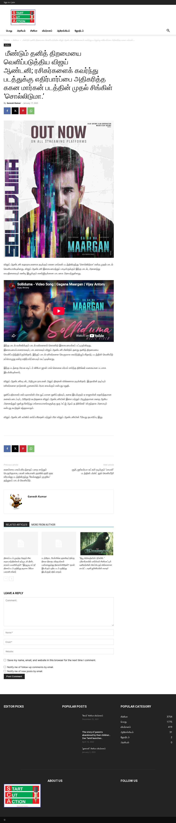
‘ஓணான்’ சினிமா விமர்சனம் (94, 748)
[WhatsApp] (31, 110)
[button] (168, 31)
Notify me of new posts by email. (25, 671)
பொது (9, 30)
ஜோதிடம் (79, 30)
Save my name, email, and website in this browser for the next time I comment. (51, 660)
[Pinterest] (23, 110)
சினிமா (33, 30)
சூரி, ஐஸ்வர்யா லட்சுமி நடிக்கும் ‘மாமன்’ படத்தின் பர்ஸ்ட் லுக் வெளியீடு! (93, 471)
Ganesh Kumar (14, 103)
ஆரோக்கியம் (63, 30)
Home (7, 40)
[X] (15, 110)
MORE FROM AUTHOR (43, 524)
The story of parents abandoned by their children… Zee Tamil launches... (96, 735)
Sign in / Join (9, 2)
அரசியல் (21, 30)
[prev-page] (6, 579)
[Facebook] (7, 110)
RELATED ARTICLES (16, 524)
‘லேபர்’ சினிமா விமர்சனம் (92, 715)
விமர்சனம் (47, 30)
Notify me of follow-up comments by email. (30, 667)
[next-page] (11, 579)
